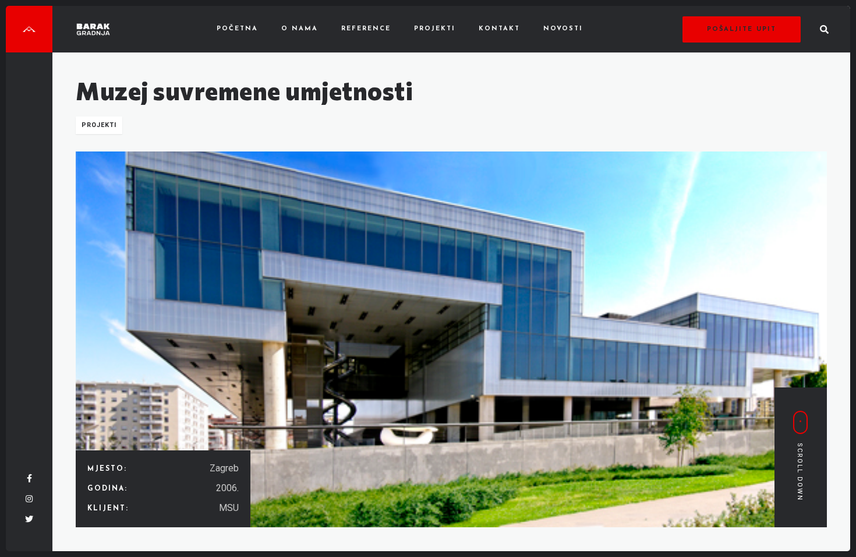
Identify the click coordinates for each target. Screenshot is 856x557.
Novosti (563, 29)
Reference (366, 29)
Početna (237, 29)
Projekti (434, 29)
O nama (299, 29)
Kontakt (499, 29)
